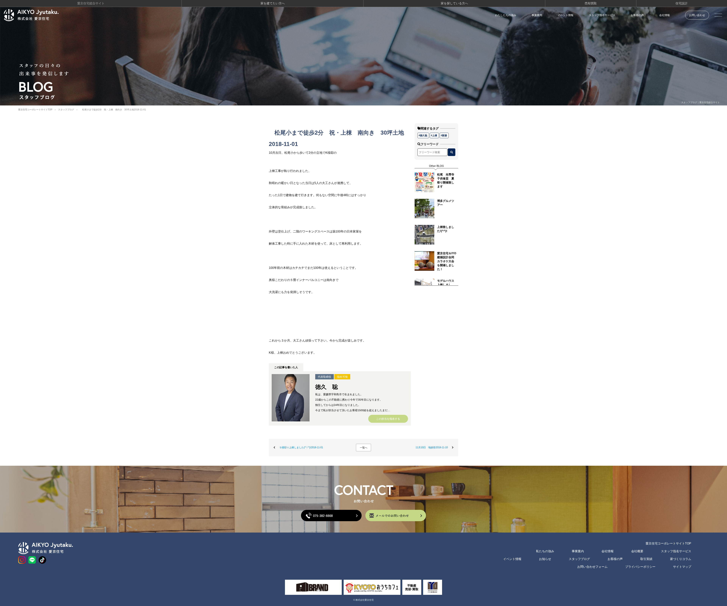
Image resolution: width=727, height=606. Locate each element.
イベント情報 (565, 15)
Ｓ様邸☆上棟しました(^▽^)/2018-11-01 (301, 447)
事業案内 (537, 15)
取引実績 (646, 559)
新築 (444, 135)
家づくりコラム (680, 559)
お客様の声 (637, 15)
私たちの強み (545, 551)
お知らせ (545, 559)
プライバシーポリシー (640, 566)
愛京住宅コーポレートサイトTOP (35, 109)
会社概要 (637, 551)
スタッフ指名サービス (602, 15)
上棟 (434, 135)
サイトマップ (682, 566)
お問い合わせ (697, 15)
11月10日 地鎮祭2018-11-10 (432, 447)
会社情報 (664, 15)
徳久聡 (423, 135)
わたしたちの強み (505, 15)
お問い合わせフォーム (592, 566)
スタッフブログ (66, 109)
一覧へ (363, 447)
